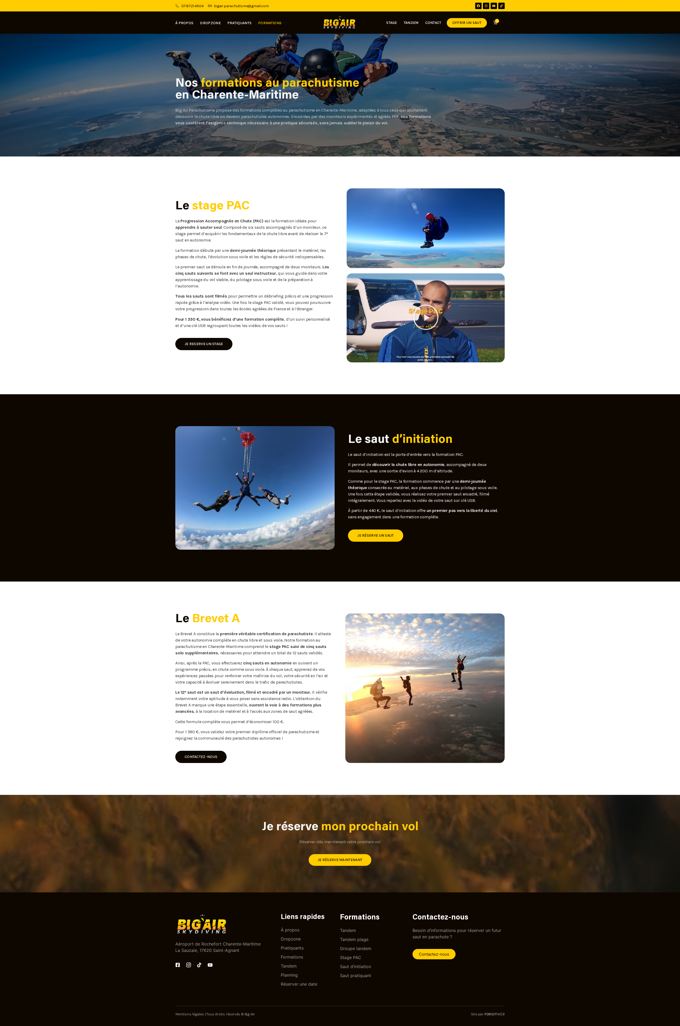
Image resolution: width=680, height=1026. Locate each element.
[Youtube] (494, 6)
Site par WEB (488, 1014)
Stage (391, 22)
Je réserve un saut (375, 535)
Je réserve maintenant (340, 860)
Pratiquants (239, 23)
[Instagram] (486, 6)
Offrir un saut (466, 22)
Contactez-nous (201, 756)
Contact (433, 22)
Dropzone (210, 23)
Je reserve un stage (204, 344)
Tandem (411, 22)
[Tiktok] (501, 6)
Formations (270, 23)
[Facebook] (478, 6)
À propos (184, 23)
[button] (426, 318)
